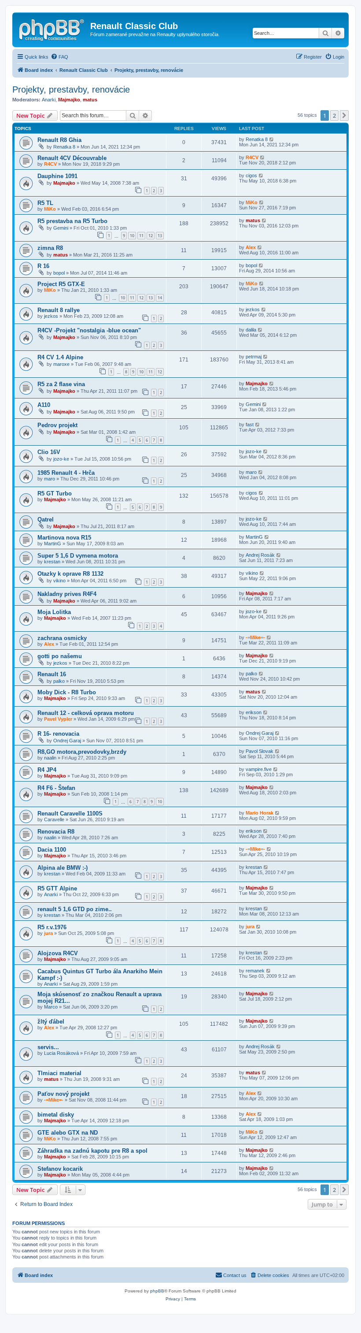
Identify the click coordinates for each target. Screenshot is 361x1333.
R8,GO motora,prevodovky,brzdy (81, 751)
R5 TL (45, 203)
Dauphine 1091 (57, 176)
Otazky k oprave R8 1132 (70, 573)
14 (160, 298)
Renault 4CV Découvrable (72, 158)
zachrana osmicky (62, 638)
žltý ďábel (50, 1021)
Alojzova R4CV (57, 953)
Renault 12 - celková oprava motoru (85, 713)
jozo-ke (61, 459)
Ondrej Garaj (67, 740)
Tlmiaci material (59, 1073)
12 (150, 235)
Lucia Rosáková (61, 1053)
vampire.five (259, 769)
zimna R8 (50, 248)
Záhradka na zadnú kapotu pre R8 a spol (92, 1150)
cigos (251, 175)
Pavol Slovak (259, 751)
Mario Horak (259, 812)
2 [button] (334, 115)
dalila (251, 329)
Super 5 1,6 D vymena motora (77, 555)
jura (48, 933)
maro (49, 478)
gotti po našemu (59, 656)
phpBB (157, 1290)
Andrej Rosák (260, 555)
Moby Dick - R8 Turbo (66, 692)
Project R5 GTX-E (61, 284)
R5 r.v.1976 (51, 927)
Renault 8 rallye (58, 310)
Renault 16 (51, 674)
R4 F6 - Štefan (56, 788)
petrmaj (254, 356)
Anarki (48, 99)
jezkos (51, 316)
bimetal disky (55, 1114)
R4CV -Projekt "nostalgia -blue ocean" (89, 330)
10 (132, 235)
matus (90, 99)
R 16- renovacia (58, 733)
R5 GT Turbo (54, 493)
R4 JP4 (46, 770)
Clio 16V (48, 452)
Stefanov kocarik (60, 1168)
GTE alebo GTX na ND (67, 1132)
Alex (251, 247)
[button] (344, 115)
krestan (52, 561)
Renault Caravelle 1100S (70, 813)
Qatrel (45, 519)
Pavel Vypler (58, 719)
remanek (255, 970)
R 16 (43, 266)
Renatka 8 (64, 146)
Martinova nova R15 (64, 537)
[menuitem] (59, 57)
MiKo (50, 209)
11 (141, 235)
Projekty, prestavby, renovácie (71, 89)
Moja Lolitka (54, 612)
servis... (48, 1047)
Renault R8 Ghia (59, 140)
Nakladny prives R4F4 (66, 594)
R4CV (50, 164)
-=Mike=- (255, 637)
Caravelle (54, 819)
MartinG (52, 543)
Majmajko (69, 99)
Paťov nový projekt (63, 1094)
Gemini (60, 228)
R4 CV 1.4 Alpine (60, 357)
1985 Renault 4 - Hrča (66, 472)
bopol (59, 273)
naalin (50, 757)
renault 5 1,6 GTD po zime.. (74, 909)
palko (59, 681)
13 (160, 235)
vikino (59, 580)
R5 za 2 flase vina (61, 384)
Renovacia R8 (55, 831)
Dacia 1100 (51, 849)
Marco (51, 1006)
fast (250, 424)
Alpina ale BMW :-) (62, 867)
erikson (254, 712)
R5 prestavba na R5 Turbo (72, 221)
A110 (43, 405)
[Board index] (52, 29)
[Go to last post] (272, 139)
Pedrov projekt (57, 425)
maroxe (61, 364)
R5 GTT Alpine (57, 888)
